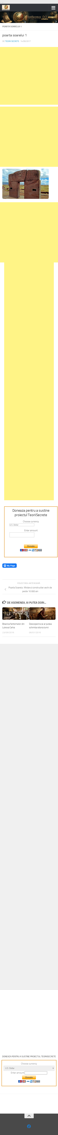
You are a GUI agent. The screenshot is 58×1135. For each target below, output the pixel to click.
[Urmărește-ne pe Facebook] (29, 1126)
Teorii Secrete (12, 41)
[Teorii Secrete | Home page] (7, 7)
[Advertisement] (29, 76)
